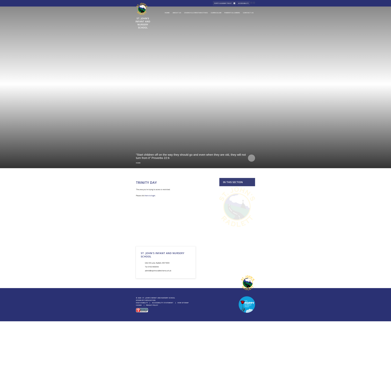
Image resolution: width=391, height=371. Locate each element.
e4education (149, 300)
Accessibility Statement (162, 303)
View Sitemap (182, 303)
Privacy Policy (152, 305)
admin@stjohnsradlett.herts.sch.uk (158, 271)
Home (138, 163)
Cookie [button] (139, 305)
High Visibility (142, 303)
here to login (150, 195)
